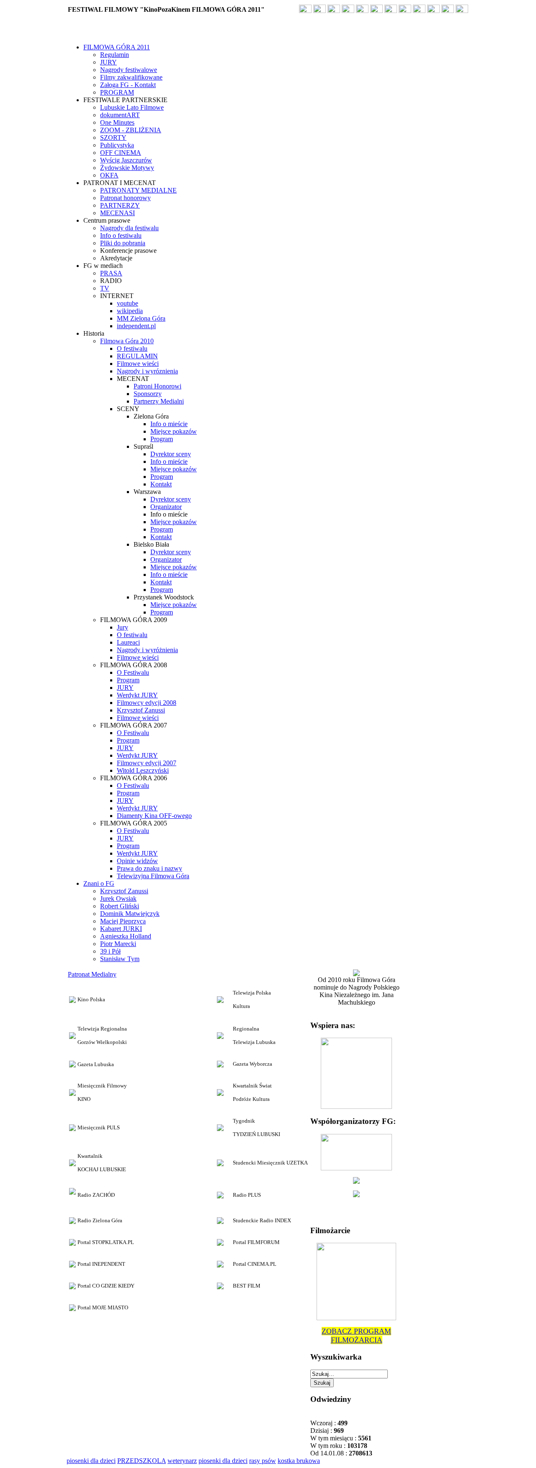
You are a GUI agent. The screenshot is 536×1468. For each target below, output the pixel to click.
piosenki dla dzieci (91, 1460)
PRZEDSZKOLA (141, 1460)
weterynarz (182, 1460)
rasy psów (262, 1460)
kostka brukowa (299, 1460)
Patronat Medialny (92, 974)
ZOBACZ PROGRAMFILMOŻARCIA (356, 1335)
